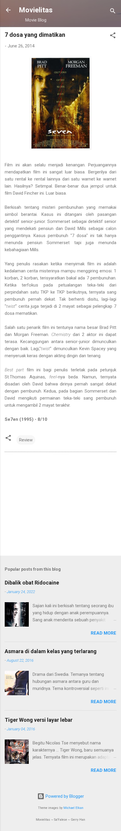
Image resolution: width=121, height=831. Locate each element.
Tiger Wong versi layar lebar (39, 720)
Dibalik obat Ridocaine (32, 583)
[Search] (112, 12)
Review (26, 440)
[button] (112, 36)
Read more (103, 633)
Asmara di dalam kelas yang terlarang (51, 651)
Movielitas (36, 10)
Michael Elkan (73, 808)
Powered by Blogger (64, 796)
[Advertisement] (60, 505)
